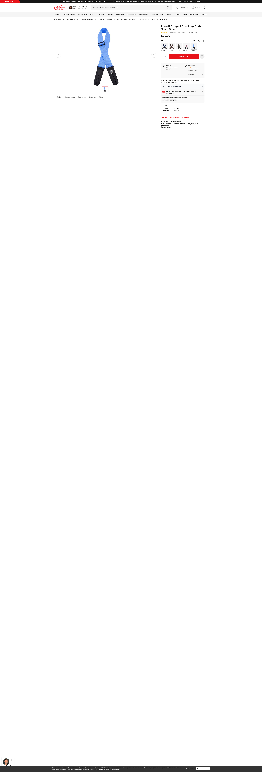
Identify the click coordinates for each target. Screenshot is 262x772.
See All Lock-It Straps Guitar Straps (175, 117)
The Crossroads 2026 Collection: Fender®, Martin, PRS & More (132, 1)
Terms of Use (101, 769)
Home (56, 19)
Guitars (57, 14)
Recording (120, 14)
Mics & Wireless (158, 14)
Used (185, 14)
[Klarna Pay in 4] (173, 100)
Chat (74, 8)
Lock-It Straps (161, 19)
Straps (142, 19)
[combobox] (164, 56)
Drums (92, 14)
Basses (110, 14)
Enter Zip (191, 74)
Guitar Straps (150, 19)
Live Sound (132, 14)
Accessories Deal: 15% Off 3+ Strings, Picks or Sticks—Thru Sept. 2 (180, 1)
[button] (78, 7)
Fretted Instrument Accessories (111, 19)
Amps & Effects (69, 14)
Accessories (143, 14)
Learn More (166, 128)
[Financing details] (202, 91)
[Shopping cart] (205, 7)
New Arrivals (194, 14)
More (169, 14)
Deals (178, 14)
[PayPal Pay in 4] (165, 100)
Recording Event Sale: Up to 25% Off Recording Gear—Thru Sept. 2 (84, 1)
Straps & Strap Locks (131, 19)
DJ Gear (101, 14)
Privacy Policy (106, 768)
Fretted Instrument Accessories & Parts (84, 19)
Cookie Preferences (113, 769)
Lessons (204, 14)
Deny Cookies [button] (190, 769)
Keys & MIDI (82, 14)
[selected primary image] (106, 55)
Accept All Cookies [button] (202, 769)
